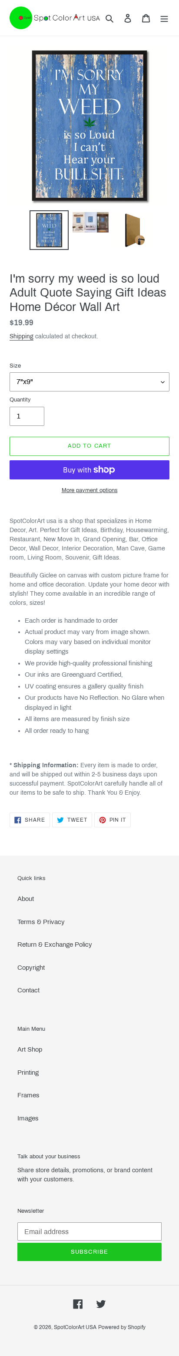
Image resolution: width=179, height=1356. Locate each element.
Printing (28, 1072)
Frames (28, 1095)
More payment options (90, 490)
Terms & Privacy (41, 921)
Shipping (21, 336)
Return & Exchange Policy (54, 944)
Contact (28, 990)
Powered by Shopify (122, 1327)
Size (15, 366)
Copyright (31, 967)
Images (28, 1118)
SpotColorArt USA (75, 1327)
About (25, 898)
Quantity (20, 400)
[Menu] (164, 18)
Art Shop (29, 1049)
